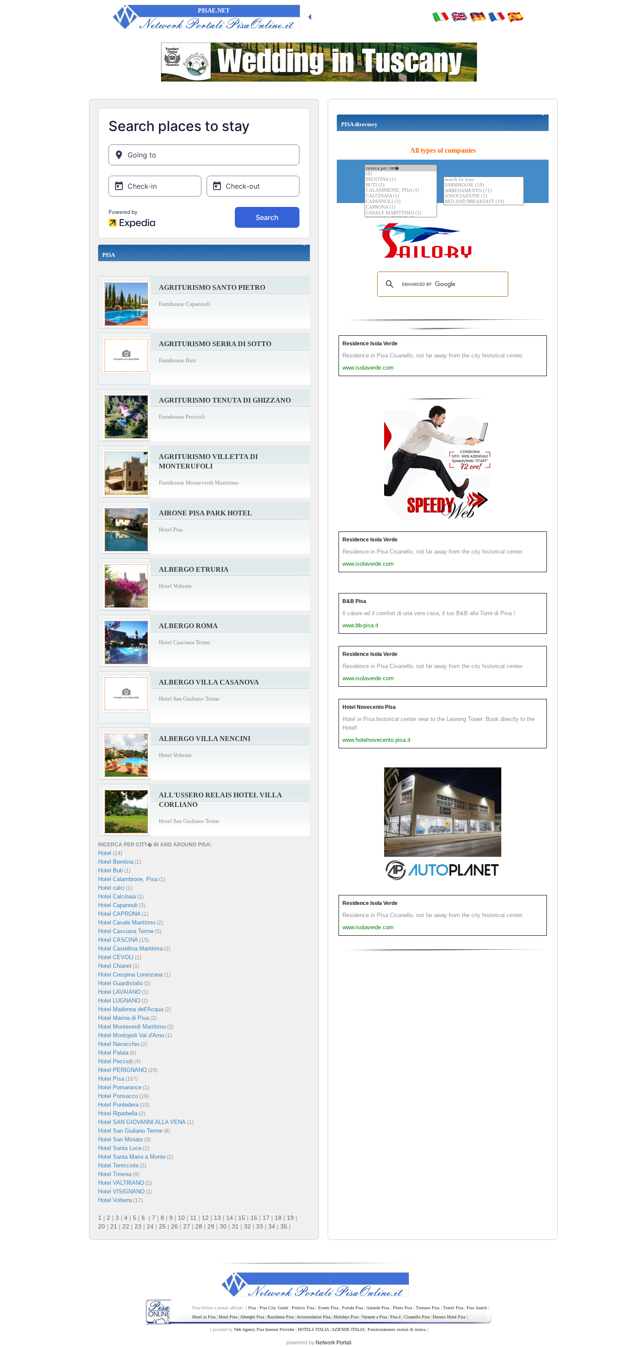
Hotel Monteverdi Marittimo (132, 1026)
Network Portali (334, 1343)
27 (186, 1226)
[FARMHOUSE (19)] (483, 185)
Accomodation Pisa (313, 1316)
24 (150, 1226)
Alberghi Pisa (252, 1316)
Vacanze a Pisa (374, 1316)
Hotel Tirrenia (115, 1174)
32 (247, 1226)
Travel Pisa (453, 1307)
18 (278, 1217)
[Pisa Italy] (459, 16)
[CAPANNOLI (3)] (401, 202)
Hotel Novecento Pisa (369, 707)
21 (113, 1226)
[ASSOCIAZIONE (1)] (483, 196)
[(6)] (401, 174)
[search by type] (483, 180)
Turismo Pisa (427, 1307)
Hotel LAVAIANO (119, 992)
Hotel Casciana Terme (126, 931)
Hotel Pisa (111, 1078)
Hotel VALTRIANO (121, 1183)
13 (217, 1217)
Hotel (105, 853)
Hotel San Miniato (120, 1139)
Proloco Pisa (303, 1307)
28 (198, 1226)
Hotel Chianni (115, 966)
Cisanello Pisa (416, 1316)
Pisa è (395, 1316)
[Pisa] (440, 16)
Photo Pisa (402, 1307)
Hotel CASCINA (118, 940)
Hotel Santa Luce (119, 1148)
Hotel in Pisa (203, 1316)
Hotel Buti (110, 870)
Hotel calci (111, 888)
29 (210, 1226)
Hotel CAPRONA (119, 914)
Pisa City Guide (274, 1307)
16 (253, 1217)
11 (193, 1217)
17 (266, 1217)
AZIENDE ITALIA (348, 1329)
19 (290, 1217)
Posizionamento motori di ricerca (396, 1329)
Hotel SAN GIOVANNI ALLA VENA (142, 1122)
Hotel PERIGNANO (122, 1070)
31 (235, 1226)
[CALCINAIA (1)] (401, 196)
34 (271, 1226)
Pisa (252, 1307)
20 (101, 1226)
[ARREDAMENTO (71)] (483, 191)
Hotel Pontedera (118, 1104)
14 (229, 1217)
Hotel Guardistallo (120, 983)
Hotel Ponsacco (118, 1096)
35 (283, 1226)
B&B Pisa (354, 601)
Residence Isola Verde (370, 344)
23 (138, 1226)
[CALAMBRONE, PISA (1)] (401, 190)
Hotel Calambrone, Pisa (128, 879)
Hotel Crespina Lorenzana (130, 974)
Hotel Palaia (113, 1052)
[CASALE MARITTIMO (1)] (401, 213)
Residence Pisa (280, 1316)
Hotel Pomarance (119, 1087)
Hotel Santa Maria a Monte (131, 1157)
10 (181, 1217)
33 (259, 1226)
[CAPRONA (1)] (401, 207)
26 (174, 1226)
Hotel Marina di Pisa (123, 1018)
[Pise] (496, 16)
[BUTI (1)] (401, 185)
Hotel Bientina (115, 862)
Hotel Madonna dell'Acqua (130, 1009)
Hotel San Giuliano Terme (130, 1130)
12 (205, 1217)
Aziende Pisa (377, 1307)
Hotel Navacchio (118, 1044)
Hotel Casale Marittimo (126, 922)
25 (162, 1226)
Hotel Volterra (115, 1200)
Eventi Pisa (328, 1307)
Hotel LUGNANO (119, 1000)
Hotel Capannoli (118, 905)
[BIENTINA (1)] (401, 180)
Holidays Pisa (346, 1316)
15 (241, 1217)
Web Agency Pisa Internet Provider (264, 1329)
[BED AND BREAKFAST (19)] (483, 202)
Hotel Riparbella (118, 1113)
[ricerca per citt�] (401, 168)
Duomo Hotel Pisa (449, 1316)
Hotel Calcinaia (117, 896)
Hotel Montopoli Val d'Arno (131, 1035)
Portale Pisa (352, 1307)
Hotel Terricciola (118, 1165)
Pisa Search (477, 1307)
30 (223, 1226)
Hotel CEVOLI (116, 957)
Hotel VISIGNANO (121, 1191)
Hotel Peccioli (115, 1061)
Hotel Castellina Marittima (130, 948)
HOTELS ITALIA (313, 1329)
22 (125, 1226)
